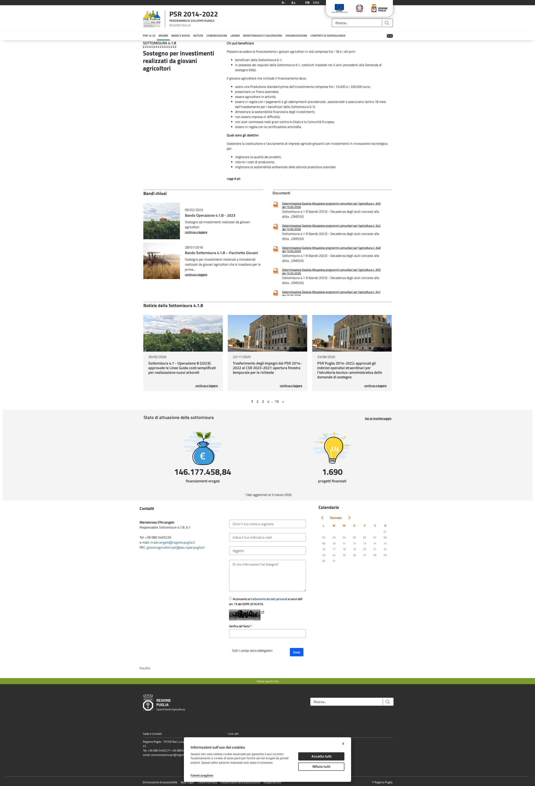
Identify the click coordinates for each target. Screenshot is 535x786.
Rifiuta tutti (321, 766)
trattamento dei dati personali (269, 599)
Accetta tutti (321, 756)
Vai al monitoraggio (378, 418)
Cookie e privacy (207, 782)
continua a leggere (196, 232)
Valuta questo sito (268, 681)
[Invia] (387, 23)
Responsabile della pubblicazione (240, 782)
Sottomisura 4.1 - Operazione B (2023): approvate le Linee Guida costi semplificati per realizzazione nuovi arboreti (182, 367)
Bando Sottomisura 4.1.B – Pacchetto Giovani (221, 253)
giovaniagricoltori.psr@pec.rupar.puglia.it (176, 547)
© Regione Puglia (382, 782)
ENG (316, 2)
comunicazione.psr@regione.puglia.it (173, 755)
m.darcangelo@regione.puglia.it (172, 542)
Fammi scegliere (202, 775)
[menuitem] (149, 36)
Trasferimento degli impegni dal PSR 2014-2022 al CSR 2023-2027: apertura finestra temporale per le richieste (267, 367)
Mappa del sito (272, 782)
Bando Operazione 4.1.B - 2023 (210, 215)
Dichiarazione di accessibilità (160, 782)
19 (277, 401)
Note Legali (187, 782)
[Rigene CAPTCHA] (262, 612)
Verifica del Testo (239, 626)
